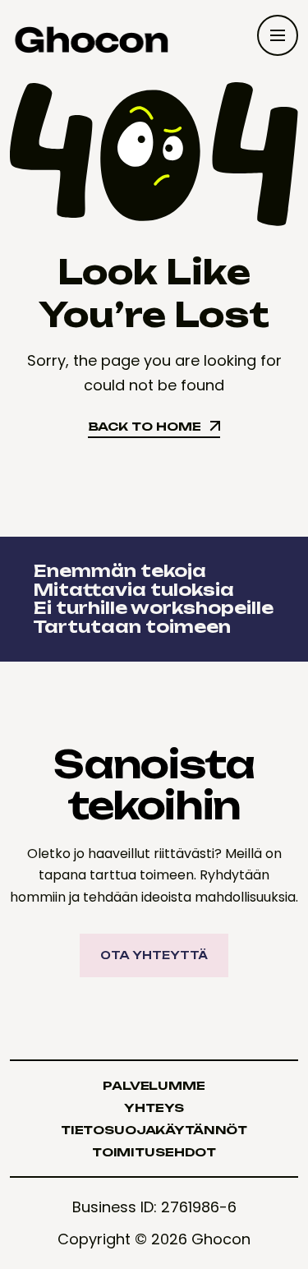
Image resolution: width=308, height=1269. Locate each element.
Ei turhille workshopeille (152, 608)
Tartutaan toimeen (130, 626)
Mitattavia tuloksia (132, 589)
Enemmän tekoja (118, 571)
